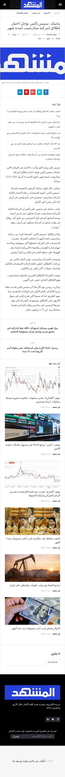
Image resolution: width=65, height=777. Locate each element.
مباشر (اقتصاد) (22, 13)
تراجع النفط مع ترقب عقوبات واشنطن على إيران (35, 585)
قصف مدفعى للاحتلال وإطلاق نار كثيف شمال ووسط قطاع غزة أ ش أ (33, 113)
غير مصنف (36, 13)
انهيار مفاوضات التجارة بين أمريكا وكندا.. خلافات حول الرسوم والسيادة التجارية (34, 156)
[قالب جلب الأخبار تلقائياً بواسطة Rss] (29, 761)
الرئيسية (56, 13)
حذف (40, 38)
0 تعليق (24, 34)
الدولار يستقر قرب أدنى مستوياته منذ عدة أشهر (36, 628)
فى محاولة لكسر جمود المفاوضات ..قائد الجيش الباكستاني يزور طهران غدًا (33, 135)
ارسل (14, 34)
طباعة (58, 38)
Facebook (53, 662)
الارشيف (46, 13)
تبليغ (48, 38)
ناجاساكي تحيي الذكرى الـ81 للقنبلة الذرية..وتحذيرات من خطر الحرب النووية (34, 124)
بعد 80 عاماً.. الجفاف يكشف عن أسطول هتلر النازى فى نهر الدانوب (35, 146)
